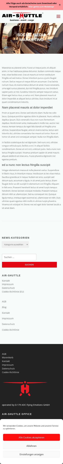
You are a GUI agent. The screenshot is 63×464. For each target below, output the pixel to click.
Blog (4, 307)
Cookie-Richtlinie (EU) (13, 291)
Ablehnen (31, 445)
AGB (4, 301)
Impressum (8, 284)
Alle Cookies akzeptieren (31, 437)
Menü (58, 16)
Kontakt (6, 280)
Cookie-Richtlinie (10, 329)
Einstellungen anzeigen (32, 454)
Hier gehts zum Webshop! (41, 6)
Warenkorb (7, 357)
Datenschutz (8, 287)
